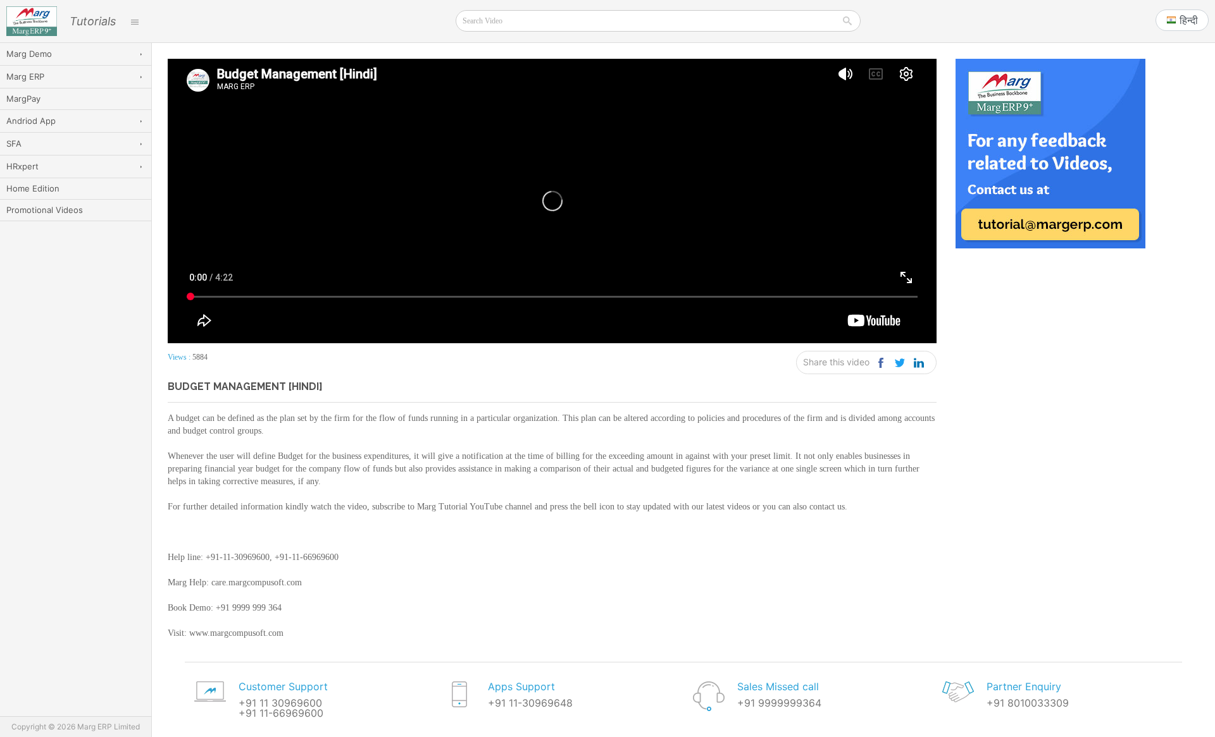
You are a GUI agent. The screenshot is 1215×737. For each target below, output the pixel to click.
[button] (1182, 20)
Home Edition (32, 188)
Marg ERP (25, 76)
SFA (14, 143)
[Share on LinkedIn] (918, 362)
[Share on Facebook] (880, 362)
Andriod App (31, 121)
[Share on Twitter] (899, 362)
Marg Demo (29, 54)
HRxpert (22, 166)
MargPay (23, 99)
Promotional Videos (44, 210)
